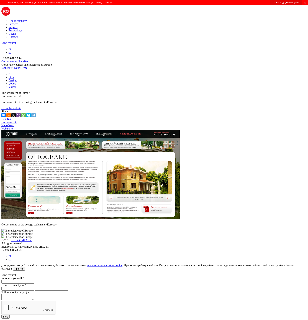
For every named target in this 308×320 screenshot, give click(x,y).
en (10, 52)
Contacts (13, 36)
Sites (11, 77)
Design (13, 80)
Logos (12, 83)
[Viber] (18, 115)
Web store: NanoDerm (14, 67)
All (10, 73)
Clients (12, 33)
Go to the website (11, 108)
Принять (19, 268)
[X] (13, 115)
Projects (13, 27)
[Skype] (28, 115)
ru (10, 48)
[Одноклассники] (8, 115)
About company (18, 20)
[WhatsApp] (23, 115)
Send (5, 316)
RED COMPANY (21, 240)
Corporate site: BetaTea (14, 61)
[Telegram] (33, 115)
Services (13, 24)
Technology (15, 30)
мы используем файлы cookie (104, 265)
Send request (8, 42)
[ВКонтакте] (3, 115)
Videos (12, 86)
